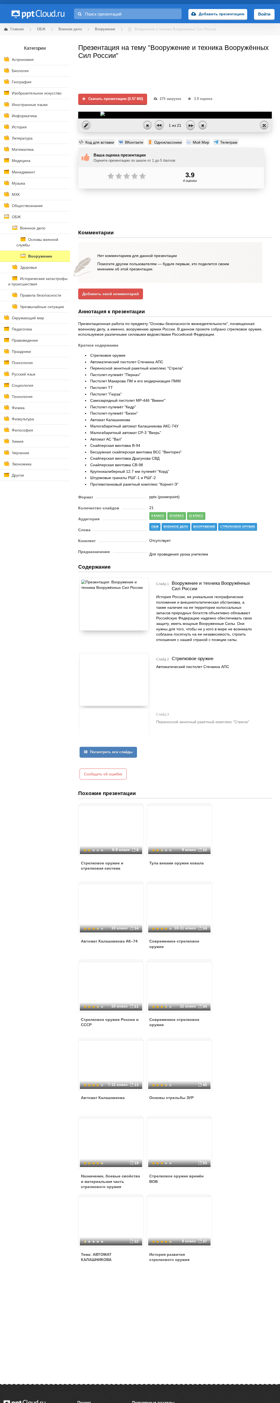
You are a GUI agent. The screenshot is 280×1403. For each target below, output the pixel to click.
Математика (23, 149)
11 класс (196, 515)
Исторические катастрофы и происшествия (38, 281)
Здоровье (28, 267)
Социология (22, 385)
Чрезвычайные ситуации (42, 307)
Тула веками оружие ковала (176, 863)
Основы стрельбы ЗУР (171, 1097)
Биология (20, 71)
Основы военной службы (37, 242)
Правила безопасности (40, 295)
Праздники (21, 351)
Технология (22, 396)
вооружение (204, 526)
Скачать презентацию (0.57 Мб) (115, 99)
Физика (18, 408)
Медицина (21, 160)
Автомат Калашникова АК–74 (109, 941)
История (19, 127)
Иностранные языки (30, 104)
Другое (18, 475)
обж (155, 526)
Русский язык (23, 374)
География (21, 82)
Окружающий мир (28, 318)
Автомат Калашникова (103, 1097)
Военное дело (32, 228)
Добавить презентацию (221, 14)
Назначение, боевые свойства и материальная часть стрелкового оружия (110, 1181)
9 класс (157, 515)
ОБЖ (16, 217)
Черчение (20, 453)
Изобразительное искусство (37, 93)
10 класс (176, 515)
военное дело (176, 526)
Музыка (18, 183)
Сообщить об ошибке (103, 774)
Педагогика (22, 329)
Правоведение (25, 340)
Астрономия (23, 59)
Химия (18, 441)
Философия (22, 430)
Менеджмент (23, 172)
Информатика (24, 116)
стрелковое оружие (237, 526)
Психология (22, 363)
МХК (16, 194)
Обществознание (27, 205)
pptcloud (37, 13)
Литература (22, 138)
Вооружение (40, 256)
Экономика (21, 464)
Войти (264, 14)
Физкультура (23, 419)
